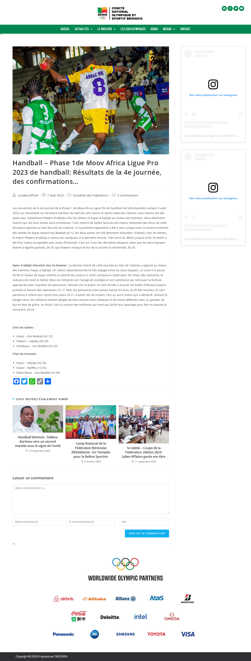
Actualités (82, 29)
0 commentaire (127, 195)
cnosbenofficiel (28, 195)
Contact (185, 29)
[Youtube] (241, 8)
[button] (83, 29)
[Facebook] (224, 8)
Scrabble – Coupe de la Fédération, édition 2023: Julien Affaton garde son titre (143, 452)
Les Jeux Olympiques (133, 29)
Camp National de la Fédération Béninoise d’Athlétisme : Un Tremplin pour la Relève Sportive (90, 450)
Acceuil (65, 29)
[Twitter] (235, 8)
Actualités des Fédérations (90, 195)
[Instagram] (230, 8)
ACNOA (154, 29)
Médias (167, 29)
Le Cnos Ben (104, 29)
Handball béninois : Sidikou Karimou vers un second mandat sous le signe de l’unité (38, 441)
